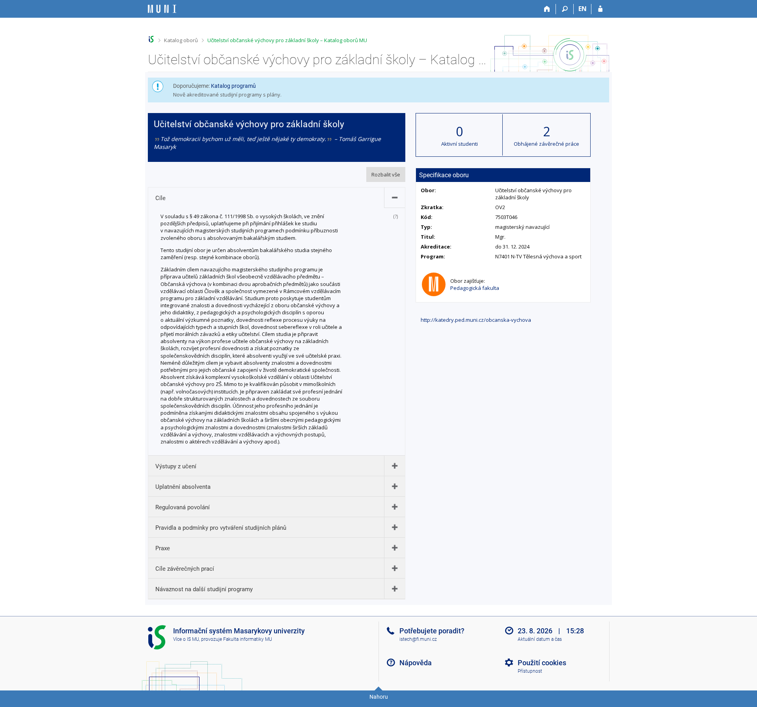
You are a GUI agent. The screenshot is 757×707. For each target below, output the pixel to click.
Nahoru (378, 697)
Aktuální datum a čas (540, 639)
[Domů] (547, 9)
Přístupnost (530, 671)
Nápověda (415, 663)
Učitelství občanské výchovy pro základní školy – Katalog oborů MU (287, 40)
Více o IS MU (186, 639)
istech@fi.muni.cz (418, 639)
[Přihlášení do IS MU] (600, 9)
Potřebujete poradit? (431, 631)
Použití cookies (542, 663)
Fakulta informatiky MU (247, 639)
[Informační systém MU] (151, 39)
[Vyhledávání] (565, 9)
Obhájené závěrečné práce (546, 143)
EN (582, 8)
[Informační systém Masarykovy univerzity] (162, 9)
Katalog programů (233, 86)
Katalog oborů (181, 40)
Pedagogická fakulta (474, 287)
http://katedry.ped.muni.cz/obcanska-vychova (476, 319)
